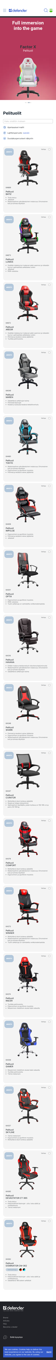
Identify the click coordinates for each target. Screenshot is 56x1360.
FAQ (5, 1324)
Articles (6, 1321)
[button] (25, 102)
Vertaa (43, 149)
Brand (5, 1317)
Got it (48, 1352)
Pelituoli (10, 192)
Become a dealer (10, 1327)
